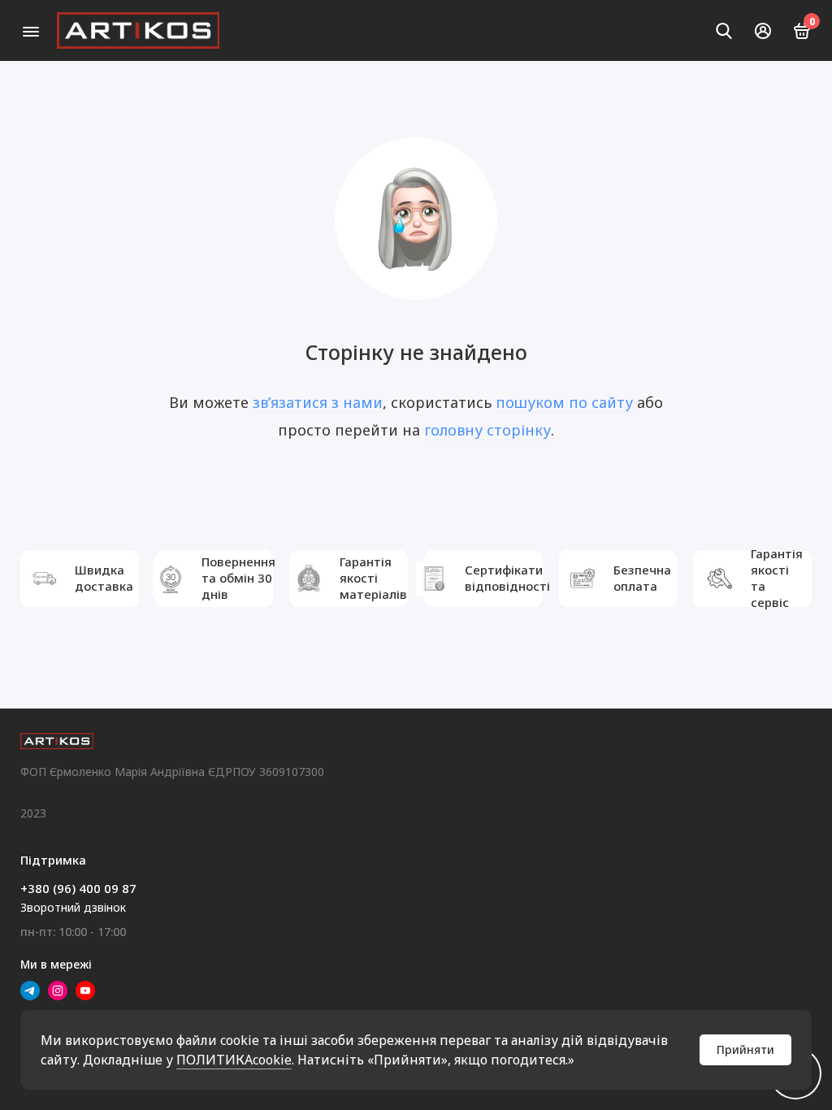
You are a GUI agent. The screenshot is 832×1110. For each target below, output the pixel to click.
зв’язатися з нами (318, 402)
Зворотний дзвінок (73, 907)
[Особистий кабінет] (763, 31)
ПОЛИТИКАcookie (234, 1060)
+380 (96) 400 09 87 (78, 888)
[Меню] (30, 30)
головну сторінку (487, 430)
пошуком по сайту (564, 402)
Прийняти (745, 1049)
